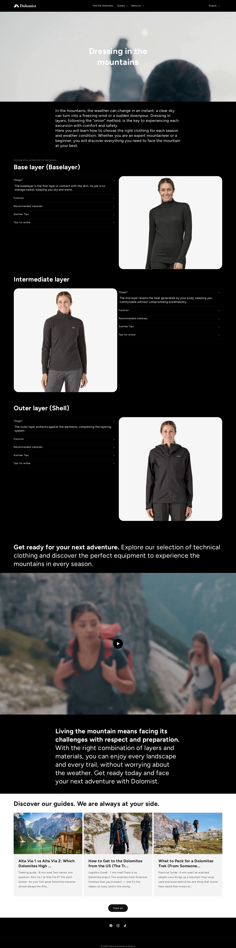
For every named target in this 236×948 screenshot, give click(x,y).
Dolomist (112, 946)
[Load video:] (118, 644)
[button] (122, 5)
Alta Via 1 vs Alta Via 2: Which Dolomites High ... (46, 863)
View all (118, 908)
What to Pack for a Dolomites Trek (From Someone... (185, 863)
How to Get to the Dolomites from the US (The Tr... (115, 863)
